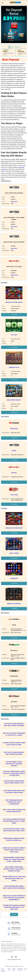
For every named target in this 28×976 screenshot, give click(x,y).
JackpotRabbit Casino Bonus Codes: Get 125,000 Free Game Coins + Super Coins (14, 859)
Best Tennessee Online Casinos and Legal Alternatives (14, 802)
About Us (25, 969)
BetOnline (14, 428)
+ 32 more (17, 655)
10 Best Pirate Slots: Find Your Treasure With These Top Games (14, 878)
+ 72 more (15, 707)
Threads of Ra (14, 367)
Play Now (15, 314)
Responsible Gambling (20, 969)
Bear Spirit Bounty (14, 400)
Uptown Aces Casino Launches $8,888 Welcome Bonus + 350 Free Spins (14, 907)
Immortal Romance (14, 603)
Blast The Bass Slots (6, 53)
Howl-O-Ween (14, 553)
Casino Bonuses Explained (3, 970)
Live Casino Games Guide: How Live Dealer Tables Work (14, 791)
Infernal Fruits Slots (20, 53)
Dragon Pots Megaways (14, 302)
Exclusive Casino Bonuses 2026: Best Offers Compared (14, 724)
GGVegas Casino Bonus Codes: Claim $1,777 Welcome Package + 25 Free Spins (14, 773)
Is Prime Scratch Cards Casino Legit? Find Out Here (14, 743)
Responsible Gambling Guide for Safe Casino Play (14, 839)
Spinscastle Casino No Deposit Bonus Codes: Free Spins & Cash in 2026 (14, 849)
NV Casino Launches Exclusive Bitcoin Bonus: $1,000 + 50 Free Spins (14, 821)
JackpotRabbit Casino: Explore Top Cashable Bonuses (14, 763)
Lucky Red (14, 494)
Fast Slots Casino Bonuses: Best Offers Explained (14, 753)
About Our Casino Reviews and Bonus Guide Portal (14, 810)
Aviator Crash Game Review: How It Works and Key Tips (14, 782)
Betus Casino (14, 201)
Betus (14, 450)
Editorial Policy (14, 969)
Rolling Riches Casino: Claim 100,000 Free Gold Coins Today (14, 829)
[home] (16, 4)
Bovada (14, 472)
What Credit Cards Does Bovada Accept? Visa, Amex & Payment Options (14, 869)
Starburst (14, 578)
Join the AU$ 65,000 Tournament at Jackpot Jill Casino (14, 734)
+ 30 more (24, 630)
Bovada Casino (14, 275)
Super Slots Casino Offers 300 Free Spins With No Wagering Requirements (14, 897)
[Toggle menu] (2, 2)
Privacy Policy (9, 969)
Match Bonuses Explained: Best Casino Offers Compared (14, 887)
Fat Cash (14, 335)
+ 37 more (19, 681)
